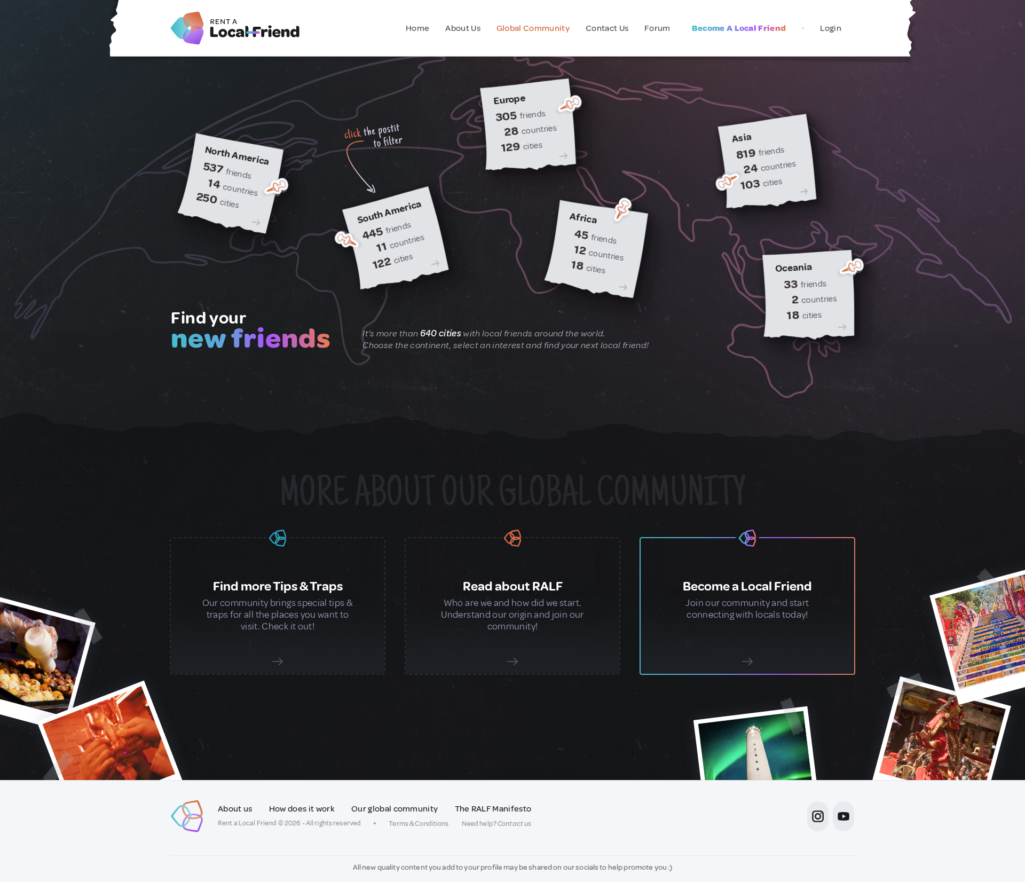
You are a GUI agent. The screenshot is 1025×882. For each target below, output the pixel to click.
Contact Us (607, 28)
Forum (657, 28)
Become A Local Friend (739, 28)
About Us (462, 28)
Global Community (533, 28)
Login (830, 28)
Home (417, 28)
